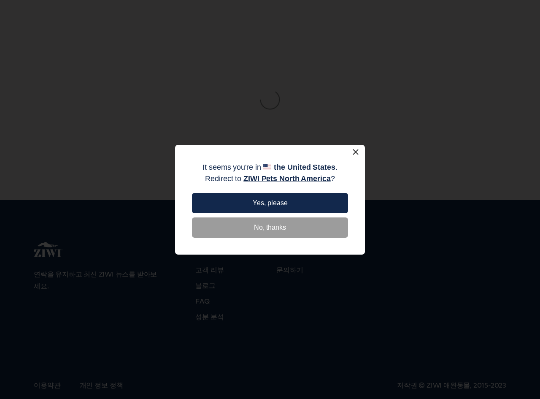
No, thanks (270, 227)
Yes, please (270, 202)
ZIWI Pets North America (287, 178)
